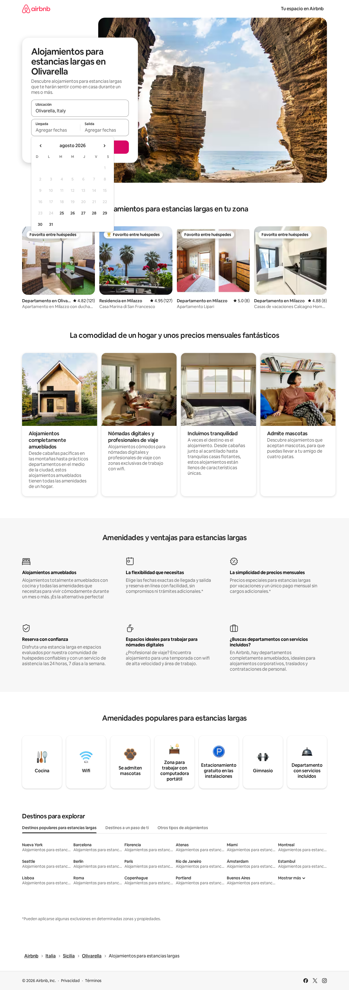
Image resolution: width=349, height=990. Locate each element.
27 (83, 213)
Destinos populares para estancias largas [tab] (59, 827)
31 (51, 224)
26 (72, 213)
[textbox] (56, 130)
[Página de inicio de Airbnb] (36, 8)
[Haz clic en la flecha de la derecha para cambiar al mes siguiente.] (104, 145)
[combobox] (80, 110)
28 (94, 213)
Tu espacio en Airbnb (302, 9)
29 (105, 213)
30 (40, 224)
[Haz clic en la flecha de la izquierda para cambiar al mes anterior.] (40, 145)
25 (62, 213)
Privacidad (70, 980)
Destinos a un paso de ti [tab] (127, 827)
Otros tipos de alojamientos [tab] (183, 827)
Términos (93, 980)
